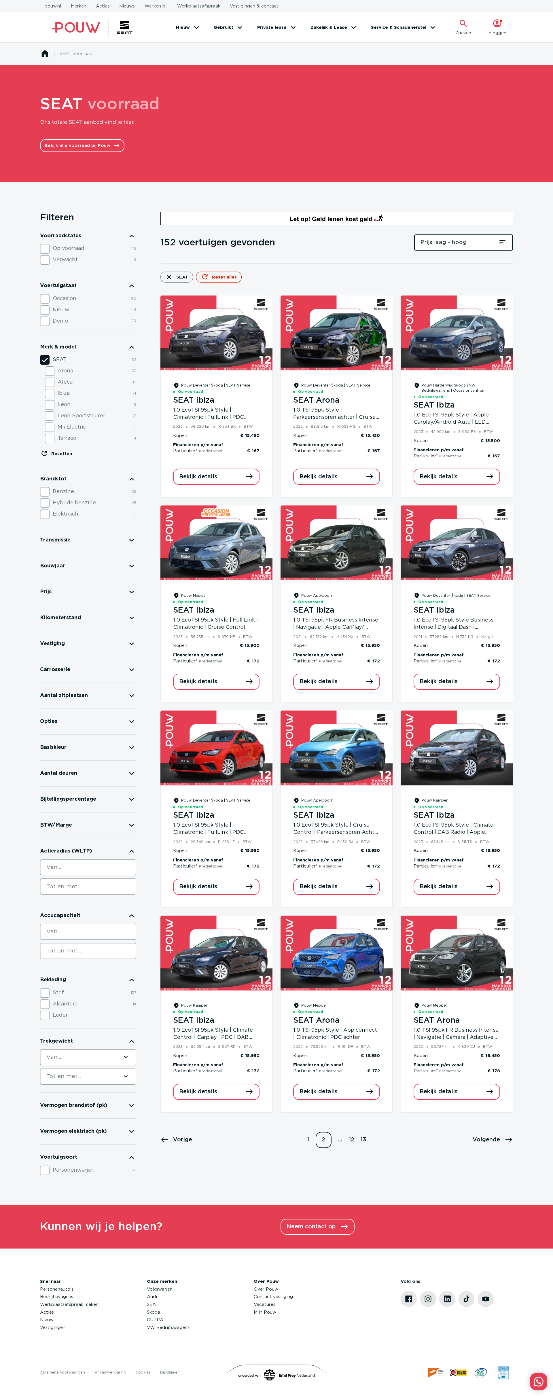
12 (351, 1140)
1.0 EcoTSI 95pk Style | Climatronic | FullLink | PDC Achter (208, 417)
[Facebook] (409, 1299)
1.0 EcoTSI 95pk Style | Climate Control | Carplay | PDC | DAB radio (213, 1038)
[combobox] (88, 867)
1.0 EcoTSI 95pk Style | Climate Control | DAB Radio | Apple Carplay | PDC (453, 832)
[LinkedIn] (447, 1299)
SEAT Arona (316, 400)
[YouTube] (486, 1299)
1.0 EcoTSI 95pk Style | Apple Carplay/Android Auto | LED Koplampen (451, 422)
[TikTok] (467, 1299)
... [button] (340, 1140)
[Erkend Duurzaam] (480, 1372)
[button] (176, 1140)
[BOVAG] (458, 1372)
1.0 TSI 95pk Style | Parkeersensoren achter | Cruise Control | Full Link (334, 417)
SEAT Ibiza (193, 400)
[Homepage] (45, 53)
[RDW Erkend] (436, 1372)
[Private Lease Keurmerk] (503, 1372)
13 (363, 1140)
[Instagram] (428, 1299)
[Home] (76, 28)
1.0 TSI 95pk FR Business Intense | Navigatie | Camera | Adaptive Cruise (456, 1038)
